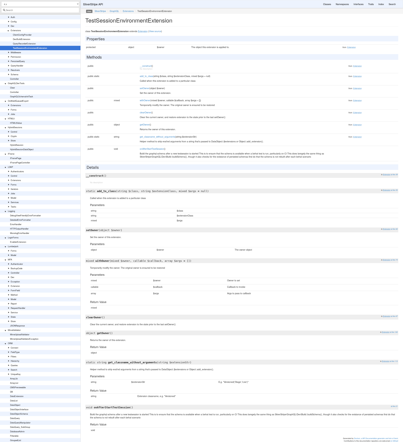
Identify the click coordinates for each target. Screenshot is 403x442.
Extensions (16, 30)
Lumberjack (13, 246)
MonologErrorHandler (19, 233)
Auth (13, 17)
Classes (327, 4)
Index (381, 4)
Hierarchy (15, 360)
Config (14, 21)
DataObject (15, 404)
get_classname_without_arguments (157, 136)
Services (15, 202)
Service (14, 312)
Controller (14, 78)
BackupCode (16, 268)
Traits (371, 4)
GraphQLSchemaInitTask (21, 96)
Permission (16, 56)
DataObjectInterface (19, 409)
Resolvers (15, 69)
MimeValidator (14, 330)
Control (14, 131)
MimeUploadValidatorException (24, 338)
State (13, 316)
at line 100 (394, 332)
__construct (145, 65)
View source (155, 31)
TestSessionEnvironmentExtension (30, 47)
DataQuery (15, 418)
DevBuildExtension (21, 39)
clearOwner (145, 112)
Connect (14, 347)
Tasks (13, 206)
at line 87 (394, 316)
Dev (12, 25)
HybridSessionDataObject (22, 149)
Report (14, 303)
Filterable (14, 435)
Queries (14, 365)
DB (11, 391)
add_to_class (146, 76)
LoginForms (13, 237)
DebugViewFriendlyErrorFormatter (25, 215)
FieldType (15, 352)
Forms (14, 109)
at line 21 (394, 406)
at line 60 (394, 229)
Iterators (14, 188)
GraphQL (114, 11)
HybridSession (16, 144)
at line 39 (394, 174)
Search (14, 369)
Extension (15, 285)
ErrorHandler (15, 224)
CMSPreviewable (18, 387)
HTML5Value (16, 122)
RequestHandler (18, 307)
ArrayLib (14, 378)
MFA (10, 259)
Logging (11, 211)
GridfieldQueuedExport (18, 100)
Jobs (13, 114)
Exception (15, 281)
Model (13, 197)
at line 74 (394, 260)
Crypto (14, 136)
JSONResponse (17, 325)
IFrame (11, 153)
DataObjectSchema (19, 413)
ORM (10, 343)
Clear (12, 87)
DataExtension (16, 396)
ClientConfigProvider (22, 34)
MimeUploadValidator (19, 334)
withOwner (145, 100)
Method (14, 294)
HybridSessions (15, 127)
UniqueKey (16, 374)
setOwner (144, 88)
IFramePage (15, 158)
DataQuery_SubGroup (20, 426)
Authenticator (17, 263)
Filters (13, 356)
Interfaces (358, 4)
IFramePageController (20, 162)
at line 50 (394, 190)
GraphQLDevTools (16, 83)
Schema (14, 74)
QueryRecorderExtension (24, 43)
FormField (15, 290)
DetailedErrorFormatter (20, 219)
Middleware (16, 52)
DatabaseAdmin (17, 431)
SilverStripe (100, 11)
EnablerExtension (18, 241)
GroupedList (15, 440)
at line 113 (394, 361)
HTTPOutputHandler (19, 228)
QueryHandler (17, 65)
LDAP (10, 166)
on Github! (394, 440)
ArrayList (14, 382)
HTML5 (11, 118)
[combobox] (40, 10)
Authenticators (17, 171)
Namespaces (342, 4)
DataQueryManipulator (20, 422)
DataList (14, 400)
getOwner (145, 124)
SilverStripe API (93, 4)
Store (13, 140)
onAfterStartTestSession (152, 148)
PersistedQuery (18, 61)
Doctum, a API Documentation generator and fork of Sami (376, 438)
